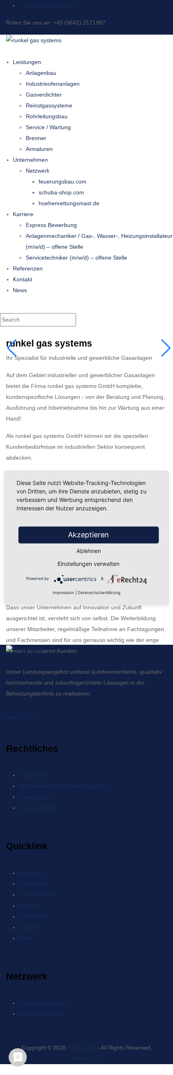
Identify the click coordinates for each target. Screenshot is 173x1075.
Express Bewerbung (51, 225)
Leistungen (27, 62)
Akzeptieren (88, 534)
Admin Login (87, 1058)
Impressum (33, 775)
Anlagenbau (41, 73)
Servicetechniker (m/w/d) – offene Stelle (76, 257)
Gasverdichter (44, 94)
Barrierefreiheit (38, 808)
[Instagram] (14, 1037)
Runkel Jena (83, 1047)
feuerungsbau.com (62, 181)
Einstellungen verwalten (88, 563)
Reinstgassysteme (49, 105)
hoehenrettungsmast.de (69, 203)
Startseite (31, 873)
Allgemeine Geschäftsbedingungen (63, 786)
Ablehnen (88, 550)
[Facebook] (8, 1037)
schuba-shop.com (61, 192)
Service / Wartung (48, 127)
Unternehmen (30, 160)
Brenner (36, 138)
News (20, 290)
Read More (20, 717)
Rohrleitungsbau (47, 116)
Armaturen (39, 149)
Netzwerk (37, 170)
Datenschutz (35, 797)
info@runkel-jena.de (49, 5)
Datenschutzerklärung (99, 592)
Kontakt (22, 279)
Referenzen (28, 268)
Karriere (23, 214)
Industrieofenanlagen (53, 83)
